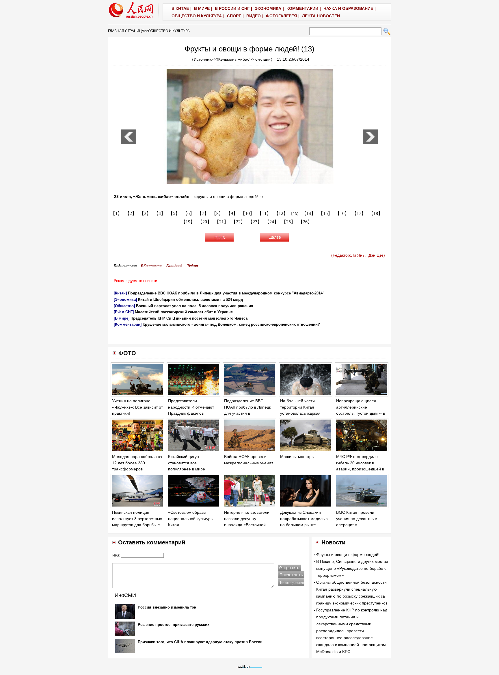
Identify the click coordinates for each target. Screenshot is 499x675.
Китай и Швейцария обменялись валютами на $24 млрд (190, 299)
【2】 (131, 213)
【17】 (359, 213)
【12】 (281, 213)
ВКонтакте (151, 266)
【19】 (188, 221)
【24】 (272, 221)
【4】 (159, 213)
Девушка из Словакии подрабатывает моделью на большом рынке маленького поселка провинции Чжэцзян (304, 524)
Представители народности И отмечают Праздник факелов (191, 407)
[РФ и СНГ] (124, 312)
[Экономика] (125, 299)
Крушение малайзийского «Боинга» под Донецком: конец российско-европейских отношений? (231, 324)
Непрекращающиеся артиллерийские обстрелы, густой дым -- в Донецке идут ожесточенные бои (360, 413)
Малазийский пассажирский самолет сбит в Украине (184, 312)
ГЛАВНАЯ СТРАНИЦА (126, 31)
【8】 (217, 213)
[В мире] (121, 318)
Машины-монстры (297, 456)
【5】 (174, 213)
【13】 (294, 214)
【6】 (188, 213)
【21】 (221, 221)
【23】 (255, 221)
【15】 (325, 213)
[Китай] (120, 293)
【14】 (309, 213)
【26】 (305, 221)
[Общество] (124, 306)
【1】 (116, 213)
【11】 (264, 213)
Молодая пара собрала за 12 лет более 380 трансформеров (137, 462)
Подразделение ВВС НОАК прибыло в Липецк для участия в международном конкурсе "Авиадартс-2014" (226, 293)
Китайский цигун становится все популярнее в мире (186, 462)
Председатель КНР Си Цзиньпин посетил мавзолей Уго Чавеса (189, 318)
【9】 (232, 213)
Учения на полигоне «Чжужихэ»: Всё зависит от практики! (137, 407)
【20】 (205, 221)
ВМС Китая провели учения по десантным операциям (356, 518)
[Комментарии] (127, 324)
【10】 (247, 213)
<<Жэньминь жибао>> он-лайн (241, 59)
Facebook (174, 266)
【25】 (288, 221)
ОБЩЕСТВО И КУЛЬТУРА (169, 31)
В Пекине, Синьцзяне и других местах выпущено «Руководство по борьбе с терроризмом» (352, 568)
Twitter (192, 266)
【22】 (238, 221)
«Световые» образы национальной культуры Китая (190, 518)
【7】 (203, 213)
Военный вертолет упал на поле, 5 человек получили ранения (194, 306)
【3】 (145, 213)
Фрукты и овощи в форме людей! (347, 554)
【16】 (342, 213)
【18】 (376, 213)
